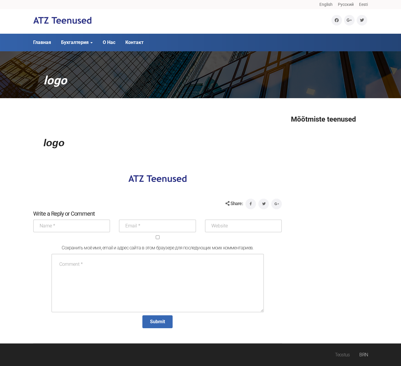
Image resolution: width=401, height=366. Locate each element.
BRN (363, 355)
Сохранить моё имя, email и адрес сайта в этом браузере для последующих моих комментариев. (157, 248)
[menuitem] (326, 4)
